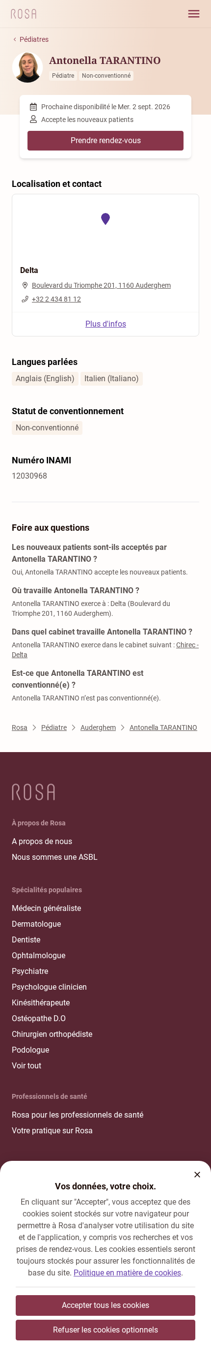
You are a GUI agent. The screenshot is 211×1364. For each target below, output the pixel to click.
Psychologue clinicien (49, 987)
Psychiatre (30, 971)
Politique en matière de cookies (127, 1272)
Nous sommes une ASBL (55, 857)
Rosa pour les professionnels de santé (77, 1115)
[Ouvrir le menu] (194, 14)
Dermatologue (36, 924)
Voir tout (26, 1065)
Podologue (30, 1050)
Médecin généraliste (46, 908)
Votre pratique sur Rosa (52, 1130)
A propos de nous (42, 841)
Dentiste (26, 939)
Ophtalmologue (38, 955)
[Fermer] (197, 1175)
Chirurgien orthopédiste (52, 1034)
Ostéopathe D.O (39, 1018)
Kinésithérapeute (41, 1002)
